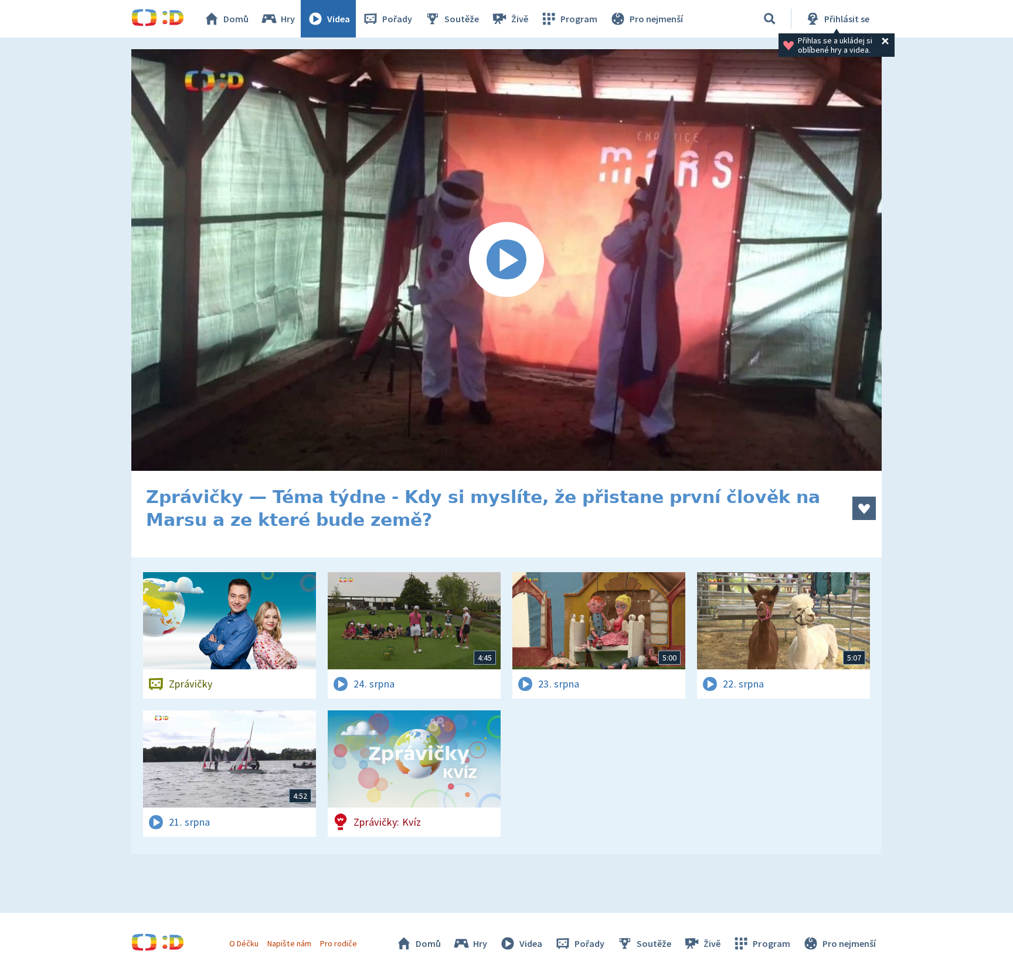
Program (578, 19)
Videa (338, 19)
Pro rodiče (338, 943)
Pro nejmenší (656, 19)
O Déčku (244, 943)
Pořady (397, 19)
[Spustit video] (506, 260)
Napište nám (289, 943)
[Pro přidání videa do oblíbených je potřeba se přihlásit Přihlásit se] (864, 508)
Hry (288, 19)
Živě (519, 19)
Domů (236, 19)
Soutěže (461, 19)
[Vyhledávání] (770, 18)
